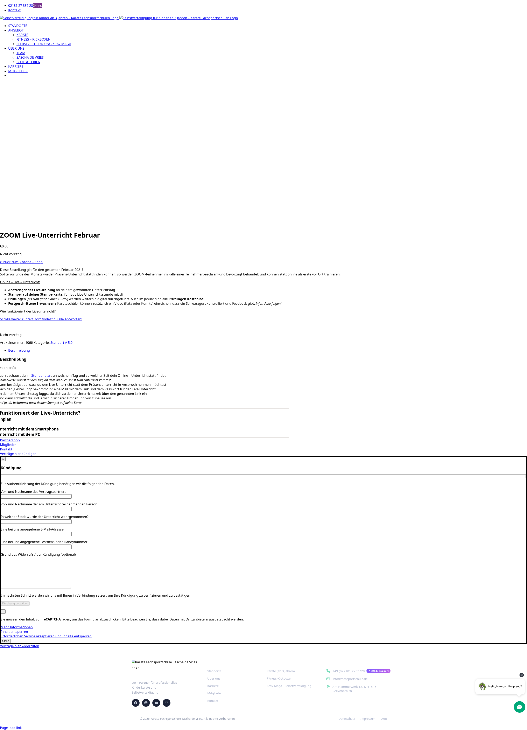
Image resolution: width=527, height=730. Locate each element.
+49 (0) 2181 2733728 (348, 671)
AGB (384, 719)
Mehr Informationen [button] (17, 627)
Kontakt (212, 701)
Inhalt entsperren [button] (14, 631)
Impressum (367, 719)
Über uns (213, 678)
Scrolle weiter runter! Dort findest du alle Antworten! (41, 319)
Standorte (214, 671)
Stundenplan (41, 375)
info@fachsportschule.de (349, 679)
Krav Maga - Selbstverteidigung (289, 686)
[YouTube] (156, 703)
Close (5, 641)
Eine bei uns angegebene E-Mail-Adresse (32, 529)
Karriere (213, 686)
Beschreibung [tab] (19, 350)
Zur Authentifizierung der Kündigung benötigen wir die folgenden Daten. (58, 484)
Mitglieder (214, 693)
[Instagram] (146, 703)
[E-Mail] (166, 703)
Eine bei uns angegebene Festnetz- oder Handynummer (44, 542)
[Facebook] (136, 703)
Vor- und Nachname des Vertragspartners (33, 491)
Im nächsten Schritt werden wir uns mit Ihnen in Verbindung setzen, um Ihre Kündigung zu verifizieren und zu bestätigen (95, 595)
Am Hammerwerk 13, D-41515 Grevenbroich (354, 689)
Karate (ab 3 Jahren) (281, 671)
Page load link (11, 727)
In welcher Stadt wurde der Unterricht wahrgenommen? (45, 516)
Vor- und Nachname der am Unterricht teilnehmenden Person (49, 504)
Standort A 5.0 (61, 342)
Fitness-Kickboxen (279, 678)
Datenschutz (347, 719)
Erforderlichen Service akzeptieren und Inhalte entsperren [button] (46, 636)
